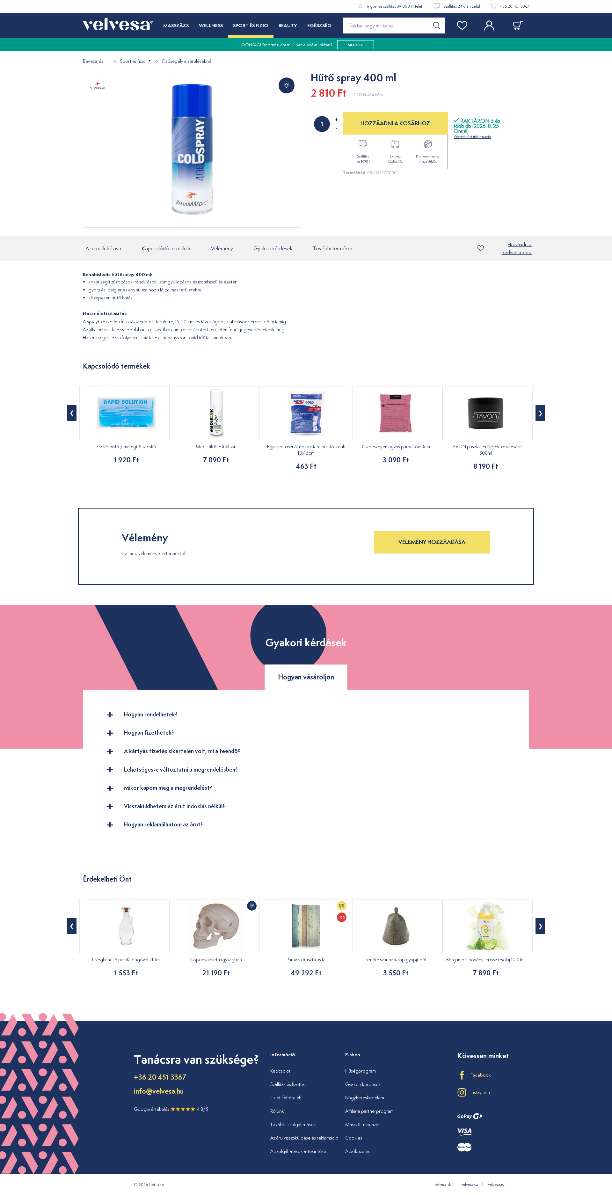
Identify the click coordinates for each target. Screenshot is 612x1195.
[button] (72, 413)
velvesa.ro (496, 1184)
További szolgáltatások (293, 1124)
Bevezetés (93, 61)
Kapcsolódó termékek (166, 248)
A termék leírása (103, 248)
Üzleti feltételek (285, 1098)
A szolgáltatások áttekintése (298, 1151)
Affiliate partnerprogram (369, 1111)
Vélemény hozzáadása (431, 542)
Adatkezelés (357, 1151)
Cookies (353, 1138)
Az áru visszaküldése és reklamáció (304, 1138)
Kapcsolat (280, 1071)
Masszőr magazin (362, 1124)
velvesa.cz (469, 1184)
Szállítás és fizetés (287, 1084)
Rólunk (277, 1111)
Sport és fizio (133, 61)
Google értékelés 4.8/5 (171, 1109)
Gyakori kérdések (272, 248)
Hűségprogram (360, 1071)
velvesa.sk (442, 1184)
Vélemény (222, 248)
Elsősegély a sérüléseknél (187, 61)
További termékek (333, 248)
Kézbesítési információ (472, 136)
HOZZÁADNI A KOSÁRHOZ (395, 123)
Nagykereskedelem (364, 1098)
